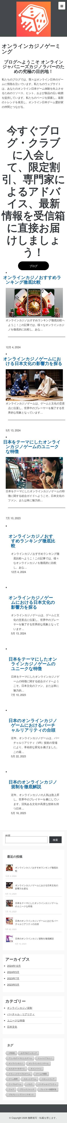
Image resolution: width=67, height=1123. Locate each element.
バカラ (30, 1084)
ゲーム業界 (13, 1079)
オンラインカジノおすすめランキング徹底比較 (33, 279)
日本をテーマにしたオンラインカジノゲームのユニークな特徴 (33, 446)
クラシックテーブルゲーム (19, 1074)
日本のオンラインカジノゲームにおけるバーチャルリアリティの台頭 (34, 725)
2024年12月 (14, 965)
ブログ (33, 266)
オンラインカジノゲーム (39, 1063)
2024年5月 (13, 972)
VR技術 (12, 1053)
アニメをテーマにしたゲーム (20, 1058)
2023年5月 (13, 984)
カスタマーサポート (17, 1069)
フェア (11, 1089)
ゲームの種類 (41, 1074)
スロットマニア (48, 1079)
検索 (7, 835)
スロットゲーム (30, 1079)
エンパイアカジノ (45, 1058)
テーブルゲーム (15, 1084)
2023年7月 (13, 978)
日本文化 (12, 1026)
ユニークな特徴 (16, 1020)
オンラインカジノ (16, 1063)
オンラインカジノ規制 (19, 1008)
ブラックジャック (27, 1089)
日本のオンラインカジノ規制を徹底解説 (34, 784)
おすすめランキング (29, 1053)
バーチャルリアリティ (47, 1084)
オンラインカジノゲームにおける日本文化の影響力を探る (34, 361)
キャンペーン (36, 1069)
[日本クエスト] (33, 18)
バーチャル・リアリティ (21, 1014)
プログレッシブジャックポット (21, 1095)
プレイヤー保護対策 (48, 1089)
